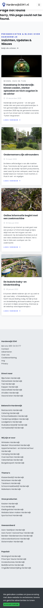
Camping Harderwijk (10, 454)
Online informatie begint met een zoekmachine (21, 217)
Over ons (5, 354)
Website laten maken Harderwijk (16, 512)
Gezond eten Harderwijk (12, 395)
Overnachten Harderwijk (12, 457)
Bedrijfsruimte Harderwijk (12, 565)
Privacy (4, 363)
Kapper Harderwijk (9, 387)
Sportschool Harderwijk (11, 515)
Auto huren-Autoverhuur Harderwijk (17, 533)
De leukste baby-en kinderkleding (15, 283)
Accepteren (11, 604)
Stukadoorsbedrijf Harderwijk (14, 425)
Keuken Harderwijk (9, 503)
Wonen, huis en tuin (15, 81)
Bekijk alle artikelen (8, 48)
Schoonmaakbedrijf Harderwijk (15, 486)
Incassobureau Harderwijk (13, 562)
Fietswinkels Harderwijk (11, 381)
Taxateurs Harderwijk (10, 483)
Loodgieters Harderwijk (11, 422)
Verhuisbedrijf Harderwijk (12, 427)
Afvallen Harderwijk (10, 392)
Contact (5, 349)
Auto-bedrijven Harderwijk (13, 530)
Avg (3, 360)
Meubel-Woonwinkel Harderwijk (15, 445)
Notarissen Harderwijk (11, 480)
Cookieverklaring (9, 357)
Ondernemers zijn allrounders (21, 154)
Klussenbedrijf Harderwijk (12, 477)
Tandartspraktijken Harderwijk (15, 419)
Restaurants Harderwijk (11, 410)
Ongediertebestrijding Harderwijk (16, 568)
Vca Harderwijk (8, 506)
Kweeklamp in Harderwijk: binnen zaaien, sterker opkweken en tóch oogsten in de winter (21, 89)
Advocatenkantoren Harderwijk (15, 538)
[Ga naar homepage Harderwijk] (15, 5)
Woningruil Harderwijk (11, 556)
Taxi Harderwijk (8, 384)
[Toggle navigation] (39, 5)
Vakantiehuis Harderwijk (12, 460)
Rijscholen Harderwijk (10, 378)
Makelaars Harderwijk (11, 489)
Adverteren (6, 351)
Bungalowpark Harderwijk (12, 463)
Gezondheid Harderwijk (11, 389)
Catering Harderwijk (10, 413)
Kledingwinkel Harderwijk (12, 509)
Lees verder (11, 120)
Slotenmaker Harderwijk (12, 541)
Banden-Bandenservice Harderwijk (17, 535)
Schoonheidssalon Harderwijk (14, 416)
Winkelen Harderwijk (10, 442)
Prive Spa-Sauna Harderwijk (13, 559)
